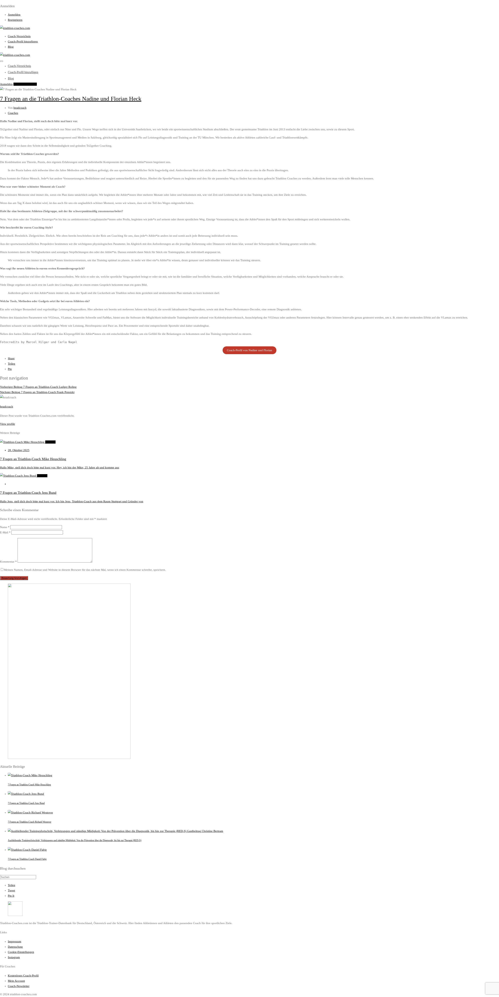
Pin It (11, 895)
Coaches (13, 113)
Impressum (14, 941)
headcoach (20, 107)
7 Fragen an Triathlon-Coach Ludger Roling (38, 386)
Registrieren (15, 19)
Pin (10, 369)
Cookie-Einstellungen (21, 952)
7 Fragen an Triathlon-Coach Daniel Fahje (27, 859)
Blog (11, 46)
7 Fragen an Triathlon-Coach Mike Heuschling (29, 784)
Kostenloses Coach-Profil (23, 975)
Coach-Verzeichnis (19, 36)
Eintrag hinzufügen (25, 84)
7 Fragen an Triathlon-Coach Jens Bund (26, 803)
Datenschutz (15, 946)
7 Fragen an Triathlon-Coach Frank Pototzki (37, 392)
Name (5, 527)
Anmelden (14, 14)
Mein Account (16, 980)
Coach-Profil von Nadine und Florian (249, 350)
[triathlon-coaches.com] (15, 28)
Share (11, 358)
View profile (7, 423)
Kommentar (8, 561)
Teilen (11, 363)
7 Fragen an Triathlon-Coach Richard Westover (29, 822)
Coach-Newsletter (18, 986)
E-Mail (5, 532)
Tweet (11, 890)
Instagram (14, 957)
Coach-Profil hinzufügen (23, 41)
